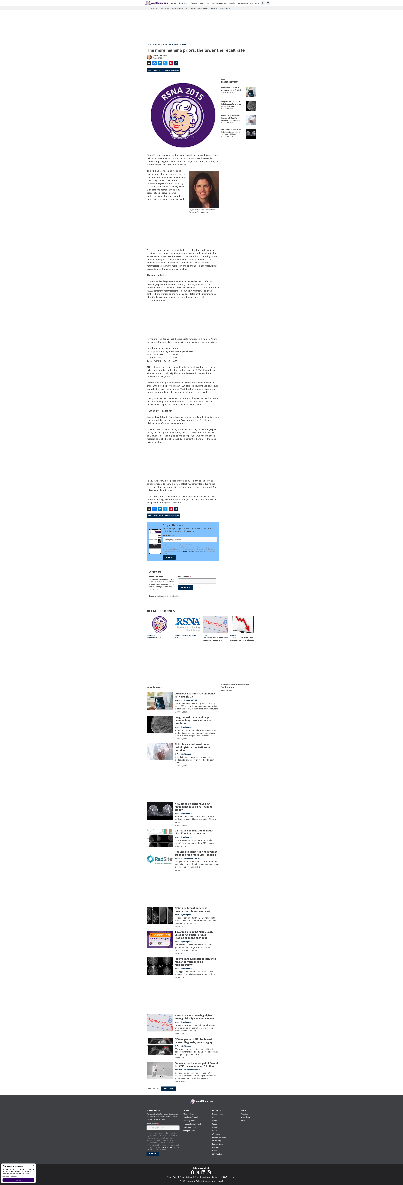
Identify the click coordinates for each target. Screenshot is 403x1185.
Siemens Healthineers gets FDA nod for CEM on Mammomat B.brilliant (196, 1065)
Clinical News (153, 44)
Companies (151, 635)
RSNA (177, 638)
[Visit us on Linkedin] (203, 1172)
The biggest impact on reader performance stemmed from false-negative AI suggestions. (195, 973)
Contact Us (216, 1177)
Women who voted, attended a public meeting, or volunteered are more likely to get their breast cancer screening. (196, 1028)
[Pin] (171, 63)
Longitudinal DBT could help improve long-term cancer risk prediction (231, 104)
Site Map (226, 1177)
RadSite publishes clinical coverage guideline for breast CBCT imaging (196, 853)
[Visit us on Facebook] (192, 1172)
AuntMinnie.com (154, 638)
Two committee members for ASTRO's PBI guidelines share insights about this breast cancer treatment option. (194, 947)
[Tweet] (165, 63)
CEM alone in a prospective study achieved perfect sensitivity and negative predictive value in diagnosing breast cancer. (196, 1052)
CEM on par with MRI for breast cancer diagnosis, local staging (194, 1041)
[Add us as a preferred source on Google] (176, 63)
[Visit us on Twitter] (198, 1172)
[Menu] (268, 3)
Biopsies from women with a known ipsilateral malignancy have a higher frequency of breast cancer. (195, 819)
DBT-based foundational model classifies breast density (194, 832)
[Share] (154, 63)
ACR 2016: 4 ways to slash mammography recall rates (242, 639)
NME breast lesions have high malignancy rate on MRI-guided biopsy (231, 132)
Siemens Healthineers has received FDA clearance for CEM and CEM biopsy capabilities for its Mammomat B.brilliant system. (195, 1076)
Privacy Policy (172, 1177)
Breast (185, 44)
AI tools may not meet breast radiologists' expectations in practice (231, 118)
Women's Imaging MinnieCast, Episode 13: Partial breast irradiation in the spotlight (194, 935)
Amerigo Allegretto (184, 727)
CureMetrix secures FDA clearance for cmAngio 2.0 (231, 89)
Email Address (169, 535)
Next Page (168, 1089)
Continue (185, 587)
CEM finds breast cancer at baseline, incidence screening (192, 910)
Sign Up (169, 557)
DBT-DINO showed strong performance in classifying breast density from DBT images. (194, 841)
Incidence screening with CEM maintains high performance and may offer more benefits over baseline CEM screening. (196, 921)
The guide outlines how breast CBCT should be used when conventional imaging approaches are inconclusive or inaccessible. (197, 864)
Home (234, 1177)
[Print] (149, 63)
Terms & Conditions (202, 1177)
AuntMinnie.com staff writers (188, 700)
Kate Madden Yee (160, 56)
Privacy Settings (186, 1177)
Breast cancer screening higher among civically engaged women (194, 1017)
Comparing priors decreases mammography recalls (215, 639)
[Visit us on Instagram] (209, 1172)
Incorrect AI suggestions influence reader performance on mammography (195, 961)
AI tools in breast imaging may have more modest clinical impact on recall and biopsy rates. (194, 760)
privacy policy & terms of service (194, 551)
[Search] (263, 3)
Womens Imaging (171, 44)
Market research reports (185, 635)
